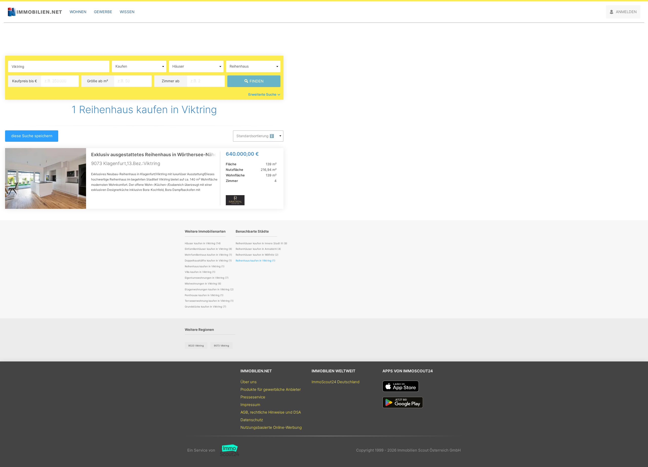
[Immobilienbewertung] (227, 450)
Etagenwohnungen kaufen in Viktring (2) (209, 289)
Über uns (248, 381)
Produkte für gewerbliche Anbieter (270, 389)
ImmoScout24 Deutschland (335, 381)
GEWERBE (103, 11)
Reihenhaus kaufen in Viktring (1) (205, 266)
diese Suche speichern (31, 135)
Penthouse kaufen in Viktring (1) (204, 295)
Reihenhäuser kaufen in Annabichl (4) (258, 248)
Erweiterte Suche (262, 94)
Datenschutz (251, 419)
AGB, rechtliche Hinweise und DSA (270, 412)
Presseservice (252, 397)
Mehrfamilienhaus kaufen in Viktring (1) (208, 254)
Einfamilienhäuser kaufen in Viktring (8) (208, 248)
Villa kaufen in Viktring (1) (200, 271)
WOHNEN (78, 11)
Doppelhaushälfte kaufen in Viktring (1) (208, 260)
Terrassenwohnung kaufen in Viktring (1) (209, 300)
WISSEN (127, 11)
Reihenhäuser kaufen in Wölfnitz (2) (257, 254)
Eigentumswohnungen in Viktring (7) (207, 277)
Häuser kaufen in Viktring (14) (203, 243)
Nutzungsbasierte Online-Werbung (271, 427)
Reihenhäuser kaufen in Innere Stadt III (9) (261, 243)
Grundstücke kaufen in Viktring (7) (205, 306)
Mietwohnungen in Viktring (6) (203, 283)
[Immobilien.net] (35, 12)
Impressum (250, 404)
